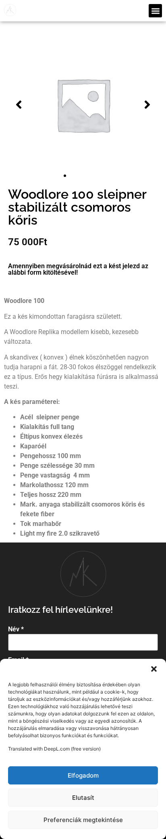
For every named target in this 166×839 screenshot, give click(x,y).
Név (16, 629)
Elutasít (83, 797)
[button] (154, 669)
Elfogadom (83, 775)
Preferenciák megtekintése (83, 820)
